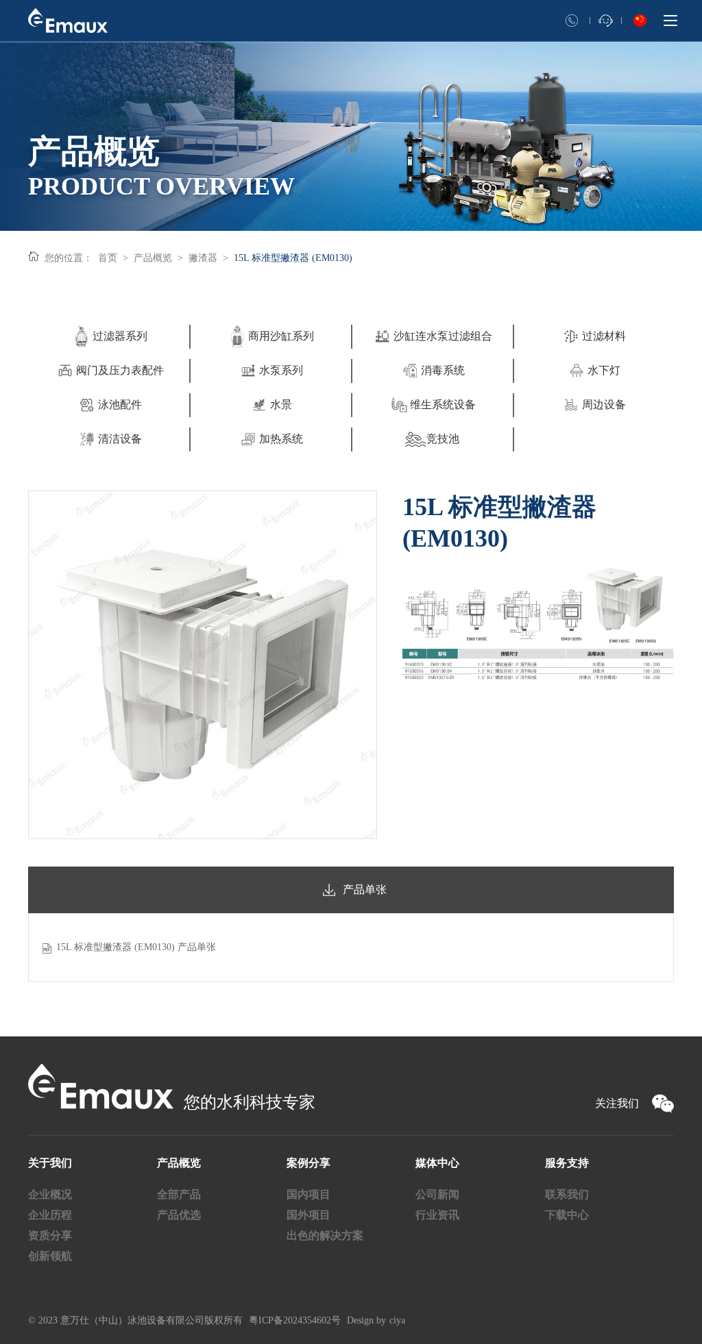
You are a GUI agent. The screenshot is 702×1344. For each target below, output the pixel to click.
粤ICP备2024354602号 (295, 1320)
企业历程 (50, 1215)
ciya (397, 1320)
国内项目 (308, 1194)
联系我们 (567, 1194)
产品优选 (179, 1215)
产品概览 (153, 258)
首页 (107, 258)
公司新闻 (437, 1194)
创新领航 (50, 1256)
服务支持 (567, 1163)
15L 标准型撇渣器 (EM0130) (293, 258)
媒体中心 (437, 1163)
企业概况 (50, 1194)
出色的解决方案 (325, 1235)
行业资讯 (437, 1215)
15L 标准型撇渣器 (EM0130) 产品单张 (136, 947)
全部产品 (179, 1194)
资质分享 (50, 1235)
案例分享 (308, 1163)
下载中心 (567, 1215)
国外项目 (308, 1215)
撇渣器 (203, 258)
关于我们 (50, 1163)
